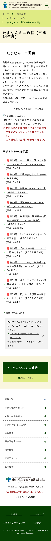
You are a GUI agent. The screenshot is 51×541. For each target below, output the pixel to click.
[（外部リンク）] (14, 116)
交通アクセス (11, 458)
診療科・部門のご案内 (16, 424)
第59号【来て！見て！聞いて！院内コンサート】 (26, 162)
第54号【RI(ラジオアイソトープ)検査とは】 (26, 236)
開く (45, 399)
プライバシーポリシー (14, 523)
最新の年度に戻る (15, 313)
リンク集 (37, 523)
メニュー (46, 7)
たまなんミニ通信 (16, 18)
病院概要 (21, 14)
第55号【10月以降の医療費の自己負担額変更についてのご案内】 (27, 220)
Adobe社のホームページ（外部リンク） (24, 336)
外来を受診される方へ (16, 408)
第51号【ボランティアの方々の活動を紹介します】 (27, 282)
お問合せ (9, 467)
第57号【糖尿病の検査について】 (26, 190)
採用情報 (9, 450)
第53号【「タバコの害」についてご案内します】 (26, 250)
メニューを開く (26, 378)
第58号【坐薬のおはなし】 (27, 176)
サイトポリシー (14, 514)
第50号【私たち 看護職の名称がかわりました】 (26, 296)
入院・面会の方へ (13, 416)
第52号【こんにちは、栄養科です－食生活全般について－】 (26, 266)
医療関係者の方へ (13, 441)
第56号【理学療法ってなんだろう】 (25, 204)
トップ (6, 14)
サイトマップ (37, 514)
